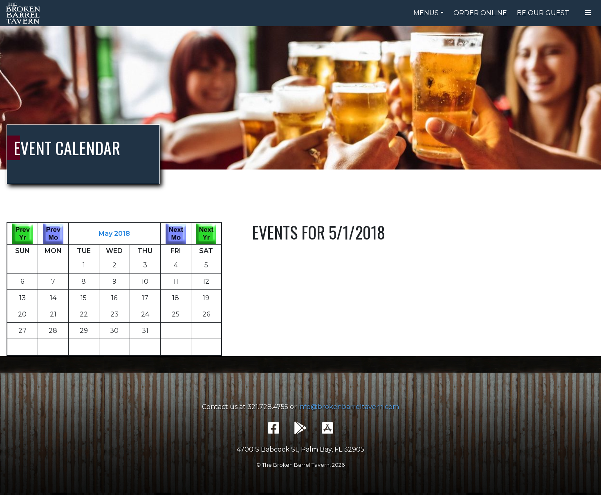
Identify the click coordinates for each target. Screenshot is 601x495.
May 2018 (114, 233)
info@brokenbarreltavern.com (348, 407)
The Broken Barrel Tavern (24, 13)
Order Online (480, 13)
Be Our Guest (543, 13)
